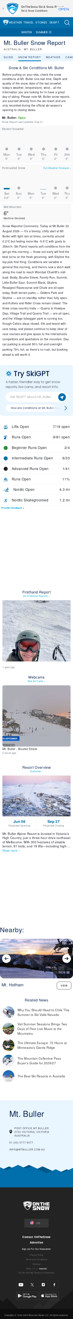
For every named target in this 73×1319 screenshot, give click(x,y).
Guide (8, 57)
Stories (41, 22)
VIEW (64, 985)
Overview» (36, 771)
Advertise (36, 1242)
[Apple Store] (49, 1295)
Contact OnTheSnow (36, 1237)
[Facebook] (54, 1284)
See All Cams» (37, 681)
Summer (42, 32)
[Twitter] (32, 1284)
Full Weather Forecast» (57, 168)
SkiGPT (54, 22)
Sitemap (36, 1264)
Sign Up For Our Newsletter (36, 1248)
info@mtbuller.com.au (27, 1149)
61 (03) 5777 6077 (21, 1142)
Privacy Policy (36, 1254)
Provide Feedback (11, 508)
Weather (15, 22)
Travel (28, 22)
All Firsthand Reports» (36, 596)
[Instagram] (43, 1284)
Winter (26, 32)
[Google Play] (27, 1295)
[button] (67, 22)
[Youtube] (21, 1284)
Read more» (11, 850)
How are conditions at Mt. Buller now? (36, 408)
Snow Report (29, 57)
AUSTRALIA (12, 49)
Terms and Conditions (36, 1259)
